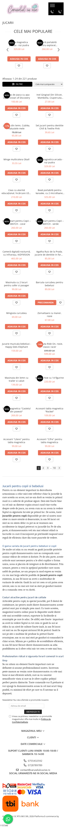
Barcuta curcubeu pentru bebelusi (49, 284)
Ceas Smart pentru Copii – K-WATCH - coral (17, 222)
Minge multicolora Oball (16, 159)
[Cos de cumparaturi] (52, 18)
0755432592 (34, 760)
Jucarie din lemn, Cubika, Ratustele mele (16, 127)
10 (54, 467)
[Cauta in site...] (59, 18)
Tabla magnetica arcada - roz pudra (19, 44)
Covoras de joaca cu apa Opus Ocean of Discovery (16, 96)
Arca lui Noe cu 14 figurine (49, 377)
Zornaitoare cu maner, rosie (49, 315)
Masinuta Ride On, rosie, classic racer (49, 345)
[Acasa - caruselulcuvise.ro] (23, 8)
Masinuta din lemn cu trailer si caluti (16, 379)
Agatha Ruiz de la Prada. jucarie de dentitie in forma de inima (49, 253)
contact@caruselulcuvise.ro (35, 769)
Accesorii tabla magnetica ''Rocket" (49, 410)
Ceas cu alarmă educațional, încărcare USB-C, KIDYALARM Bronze (16, 192)
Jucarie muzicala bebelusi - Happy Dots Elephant (16, 345)
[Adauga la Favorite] (19, 65)
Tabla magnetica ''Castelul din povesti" (17, 410)
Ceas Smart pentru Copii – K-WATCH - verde (50, 222)
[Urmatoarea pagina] (59, 468)
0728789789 (34, 765)
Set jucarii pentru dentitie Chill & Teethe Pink (49, 127)
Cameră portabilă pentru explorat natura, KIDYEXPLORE (47, 44)
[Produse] (53, 6)
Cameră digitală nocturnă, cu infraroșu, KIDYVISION (17, 253)
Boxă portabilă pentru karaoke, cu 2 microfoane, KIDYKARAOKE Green (49, 192)
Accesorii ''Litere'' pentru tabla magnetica (16, 441)
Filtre (19, 84)
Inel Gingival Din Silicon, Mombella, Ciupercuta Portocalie (49, 96)
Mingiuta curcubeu (16, 313)
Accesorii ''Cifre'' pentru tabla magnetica (49, 441)
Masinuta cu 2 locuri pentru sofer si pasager (16, 284)
